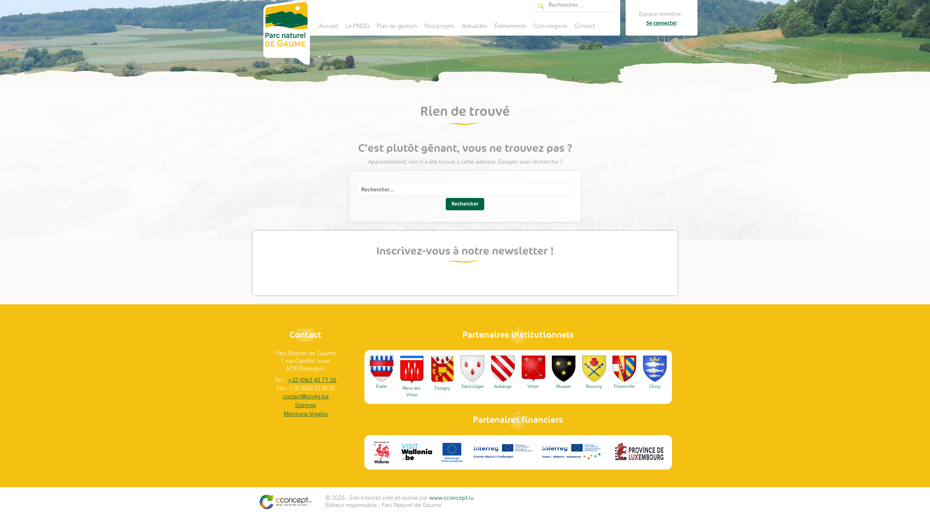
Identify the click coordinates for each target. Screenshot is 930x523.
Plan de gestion (397, 26)
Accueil (328, 26)
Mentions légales (306, 414)
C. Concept (285, 502)
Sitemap (305, 406)
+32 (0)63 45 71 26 (312, 381)
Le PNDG (357, 26)
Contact (584, 26)
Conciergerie (550, 26)
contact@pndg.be (306, 397)
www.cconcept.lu (451, 498)
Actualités (474, 26)
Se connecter (661, 23)
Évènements (510, 26)
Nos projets (439, 26)
